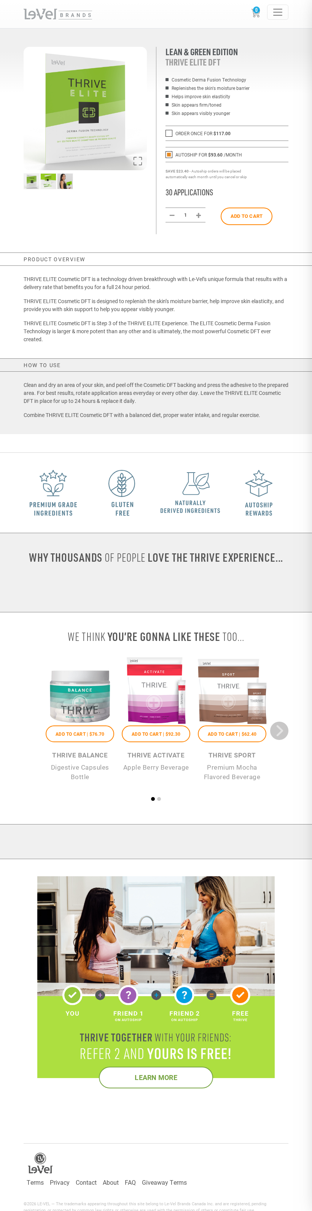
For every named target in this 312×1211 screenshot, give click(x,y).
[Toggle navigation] (277, 12)
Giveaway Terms (164, 1182)
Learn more (156, 1077)
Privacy (60, 1182)
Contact (86, 1182)
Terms (35, 1182)
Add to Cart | (80, 734)
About (111, 1182)
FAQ (130, 1182)
